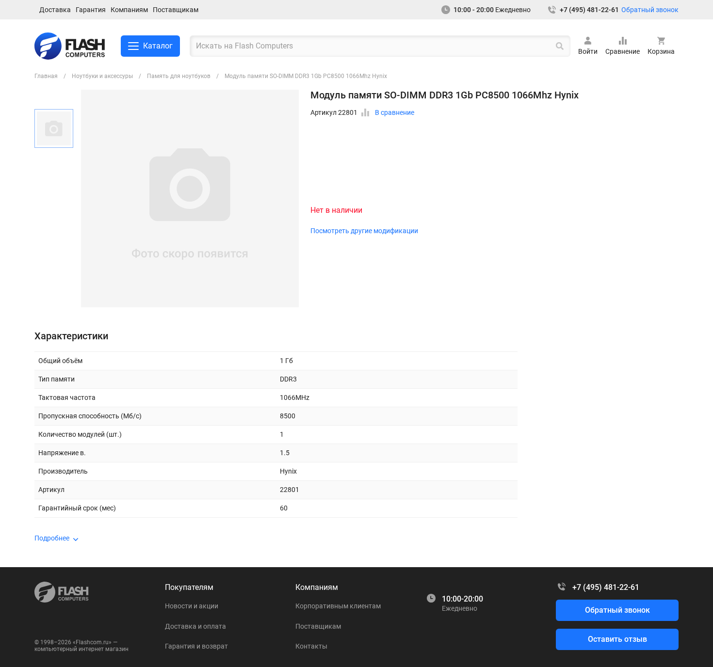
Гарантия (91, 10)
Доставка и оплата (195, 626)
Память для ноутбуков (179, 76)
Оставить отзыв (617, 639)
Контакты (311, 646)
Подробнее (51, 538)
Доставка (55, 10)
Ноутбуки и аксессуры (102, 76)
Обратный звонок (650, 10)
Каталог (158, 45)
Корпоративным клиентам (338, 606)
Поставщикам (175, 10)
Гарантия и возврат (196, 646)
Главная (46, 76)
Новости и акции (191, 606)
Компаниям (129, 10)
